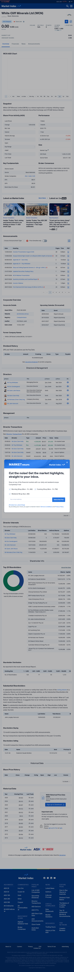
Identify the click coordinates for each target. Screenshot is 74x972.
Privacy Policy (59, 506)
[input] (30, 499)
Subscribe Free (59, 499)
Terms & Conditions (46, 506)
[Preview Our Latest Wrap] (17, 505)
